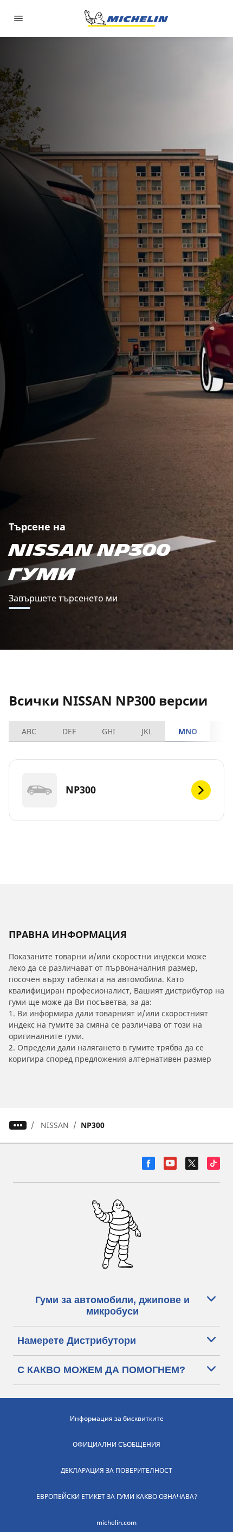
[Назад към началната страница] (126, 18)
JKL (146, 731)
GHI (108, 731)
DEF (69, 731)
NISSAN (55, 1125)
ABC (29, 731)
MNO (187, 731)
